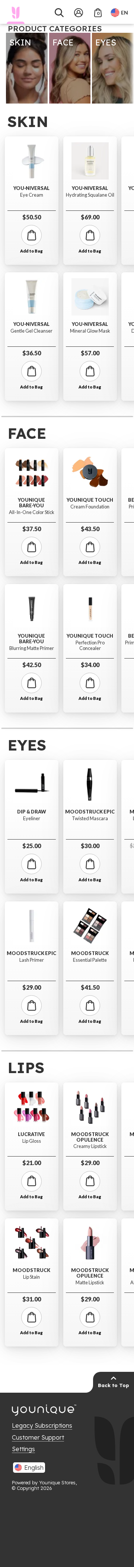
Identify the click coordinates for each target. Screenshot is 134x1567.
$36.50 (31, 352)
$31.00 (31, 1299)
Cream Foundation (89, 507)
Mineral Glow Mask (90, 331)
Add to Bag (31, 251)
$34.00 (90, 664)
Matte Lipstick (90, 1282)
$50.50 (31, 217)
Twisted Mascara (90, 818)
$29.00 (31, 987)
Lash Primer (31, 960)
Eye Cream (31, 195)
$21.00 (31, 1162)
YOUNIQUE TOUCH (90, 500)
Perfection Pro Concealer (90, 645)
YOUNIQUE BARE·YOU (31, 502)
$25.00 (31, 845)
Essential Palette (90, 960)
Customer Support (38, 1437)
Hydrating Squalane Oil (90, 195)
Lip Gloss (31, 1141)
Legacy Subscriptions (42, 1425)
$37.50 (31, 528)
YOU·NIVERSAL (31, 188)
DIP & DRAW (31, 812)
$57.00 (90, 352)
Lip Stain (31, 1277)
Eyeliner (31, 818)
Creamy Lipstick (90, 1146)
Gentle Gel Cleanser (31, 331)
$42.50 (31, 664)
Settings (23, 1449)
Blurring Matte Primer (31, 648)
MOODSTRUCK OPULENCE (90, 1137)
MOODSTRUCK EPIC (31, 953)
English (34, 1467)
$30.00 (90, 845)
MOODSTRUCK (90, 953)
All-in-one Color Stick (31, 512)
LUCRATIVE (31, 1134)
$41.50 (90, 987)
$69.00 (90, 217)
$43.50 (90, 528)
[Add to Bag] (31, 235)
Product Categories (55, 28)
